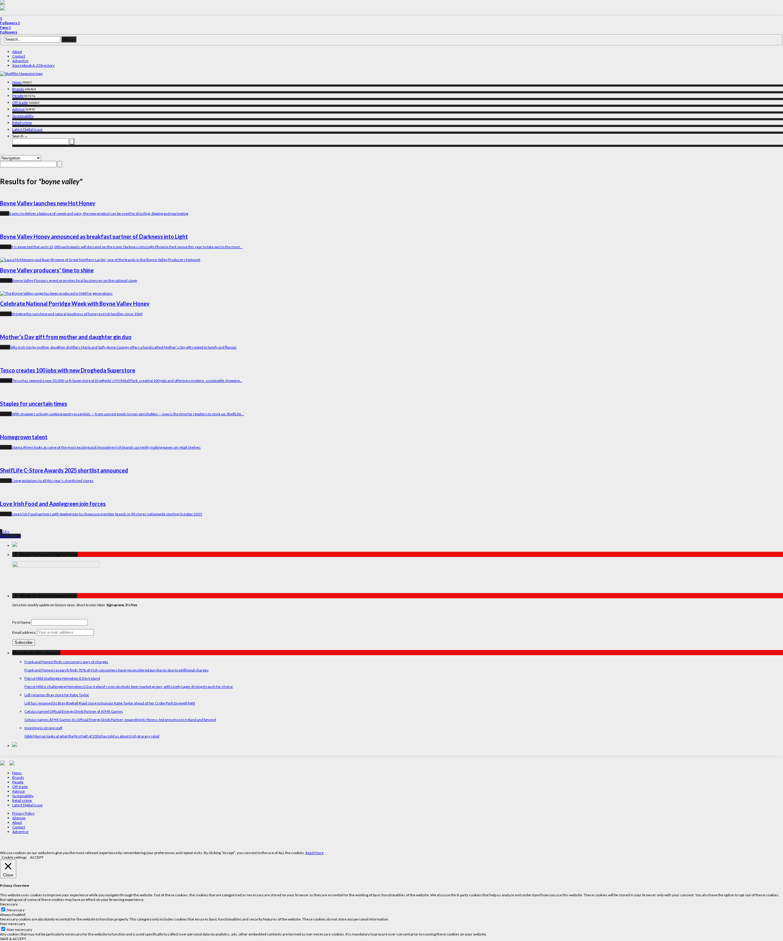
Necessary (15, 910)
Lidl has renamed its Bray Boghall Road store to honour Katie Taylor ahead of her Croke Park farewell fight (109, 703)
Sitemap (18, 818)
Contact (18, 56)
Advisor (18, 109)
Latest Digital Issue (27, 129)
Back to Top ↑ (10, 536)
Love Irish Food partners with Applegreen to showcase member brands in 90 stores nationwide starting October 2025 (107, 514)
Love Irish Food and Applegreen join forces (53, 503)
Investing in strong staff (43, 728)
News (17, 82)
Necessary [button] (9, 904)
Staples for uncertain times (33, 403)
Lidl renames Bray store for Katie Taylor (56, 695)
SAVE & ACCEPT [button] (13, 938)
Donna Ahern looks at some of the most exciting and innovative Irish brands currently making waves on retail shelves (106, 447)
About (17, 51)
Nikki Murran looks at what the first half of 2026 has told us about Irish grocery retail (91, 736)
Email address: (24, 632)
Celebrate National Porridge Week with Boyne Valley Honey (75, 303)
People (18, 95)
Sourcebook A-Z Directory (33, 65)
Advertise (20, 60)
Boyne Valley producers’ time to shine (47, 270)
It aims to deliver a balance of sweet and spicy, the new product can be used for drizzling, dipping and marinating (98, 213)
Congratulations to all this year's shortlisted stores (53, 480)
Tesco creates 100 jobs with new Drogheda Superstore (67, 370)
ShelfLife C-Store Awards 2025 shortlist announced (64, 470)
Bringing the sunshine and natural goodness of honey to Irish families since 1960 (77, 314)
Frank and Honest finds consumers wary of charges (66, 661)
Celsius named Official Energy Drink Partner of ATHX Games (73, 711)
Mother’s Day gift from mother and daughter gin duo (66, 337)
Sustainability (23, 116)
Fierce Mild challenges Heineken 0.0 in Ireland (62, 678)
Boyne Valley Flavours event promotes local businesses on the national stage (74, 280)
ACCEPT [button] (37, 857)
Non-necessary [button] (12, 923)
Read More (315, 852)
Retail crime (22, 122)
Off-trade (20, 102)
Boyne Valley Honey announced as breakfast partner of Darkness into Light (94, 236)
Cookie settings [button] (14, 857)
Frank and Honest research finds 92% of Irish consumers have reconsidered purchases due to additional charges (116, 670)
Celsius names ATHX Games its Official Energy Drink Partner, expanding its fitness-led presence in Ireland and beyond (120, 719)
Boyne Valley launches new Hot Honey (47, 203)
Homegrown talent (23, 437)
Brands (18, 89)
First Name (21, 622)
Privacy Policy (23, 813)
